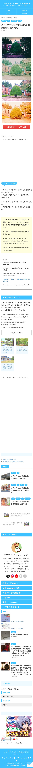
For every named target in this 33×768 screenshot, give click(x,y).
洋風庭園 (10, 459)
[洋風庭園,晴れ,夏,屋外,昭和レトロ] (16, 69)
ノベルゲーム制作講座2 (17, 628)
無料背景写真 (22, 752)
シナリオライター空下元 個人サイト (16, 4)
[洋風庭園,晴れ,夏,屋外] (16, 90)
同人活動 (24, 10)
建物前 (4, 459)
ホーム (5, 751)
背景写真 (24, 13)
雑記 (28, 752)
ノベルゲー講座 (12, 752)
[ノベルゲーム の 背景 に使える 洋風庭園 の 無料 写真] (22, 342)
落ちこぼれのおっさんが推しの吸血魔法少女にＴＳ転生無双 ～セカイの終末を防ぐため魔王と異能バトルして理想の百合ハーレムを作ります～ (21, 651)
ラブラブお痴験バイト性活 (19, 635)
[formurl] (20, 576)
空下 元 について (13, 751)
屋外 (6, 461)
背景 (22, 461)
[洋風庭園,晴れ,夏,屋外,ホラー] (16, 47)
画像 (16, 461)
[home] (25, 576)
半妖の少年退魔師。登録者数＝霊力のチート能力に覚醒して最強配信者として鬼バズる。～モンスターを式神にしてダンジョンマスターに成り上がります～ (21, 670)
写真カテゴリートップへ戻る (16, 127)
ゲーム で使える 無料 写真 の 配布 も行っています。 (16, 763)
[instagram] (12, 576)
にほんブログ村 (6, 740)
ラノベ (8, 13)
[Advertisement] (16, 159)
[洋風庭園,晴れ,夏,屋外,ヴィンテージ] (16, 112)
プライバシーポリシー (16, 754)
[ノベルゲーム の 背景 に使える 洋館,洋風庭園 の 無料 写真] (7, 342)
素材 (19, 461)
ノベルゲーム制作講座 (17, 621)
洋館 (15, 459)
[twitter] (8, 576)
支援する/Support (16, 333)
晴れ (9, 461)
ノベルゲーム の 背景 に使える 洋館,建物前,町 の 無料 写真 (20, 490)
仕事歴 (8, 10)
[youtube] (16, 576)
